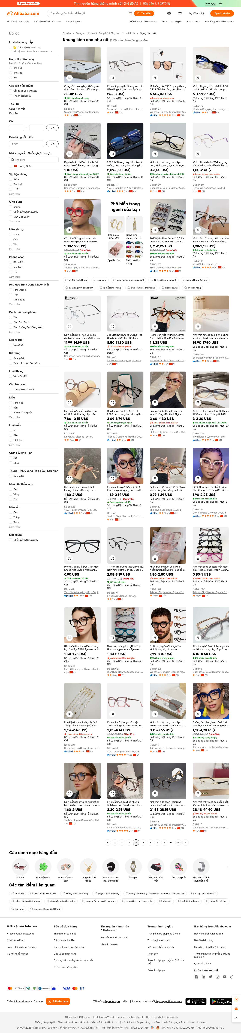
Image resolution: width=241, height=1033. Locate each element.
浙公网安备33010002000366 (178, 1027)
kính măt (19, 909)
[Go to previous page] (108, 842)
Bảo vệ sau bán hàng (65, 953)
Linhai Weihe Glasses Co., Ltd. (209, 187)
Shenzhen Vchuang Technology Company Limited (211, 357)
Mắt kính (130, 33)
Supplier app (112, 1001)
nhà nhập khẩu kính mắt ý (62, 901)
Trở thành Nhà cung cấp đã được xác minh (212, 955)
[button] (130, 13)
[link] (236, 999)
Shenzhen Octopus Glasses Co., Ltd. (82, 187)
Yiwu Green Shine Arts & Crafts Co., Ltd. (125, 187)
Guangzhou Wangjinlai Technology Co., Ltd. (82, 111)
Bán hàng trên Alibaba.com (209, 933)
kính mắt (167, 901)
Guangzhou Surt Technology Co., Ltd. (211, 827)
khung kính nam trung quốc (139, 901)
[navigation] (34, 438)
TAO (148, 1017)
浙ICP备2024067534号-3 (210, 1027)
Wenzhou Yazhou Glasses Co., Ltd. (168, 360)
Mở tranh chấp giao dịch (160, 947)
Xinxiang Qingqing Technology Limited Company (211, 109)
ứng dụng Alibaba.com (168, 1001)
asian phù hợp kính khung (27, 901)
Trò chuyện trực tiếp (158, 940)
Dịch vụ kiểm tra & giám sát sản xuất (73, 960)
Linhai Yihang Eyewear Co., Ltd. (209, 512)
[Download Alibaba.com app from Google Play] (222, 1001)
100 (178, 842)
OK (52, 127)
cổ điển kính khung (78, 280)
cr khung (19, 893)
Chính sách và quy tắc (66, 967)
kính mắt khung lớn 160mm (47, 909)
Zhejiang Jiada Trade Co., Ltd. (165, 509)
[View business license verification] (152, 1027)
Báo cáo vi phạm (156, 970)
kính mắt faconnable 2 (165, 280)
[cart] (180, 13)
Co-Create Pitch (16, 940)
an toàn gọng (194, 288)
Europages (172, 1017)
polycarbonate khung (108, 893)
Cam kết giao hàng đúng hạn (69, 947)
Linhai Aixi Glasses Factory (78, 436)
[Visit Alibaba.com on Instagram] (217, 977)
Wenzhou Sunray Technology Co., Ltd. (168, 111)
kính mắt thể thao (218, 901)
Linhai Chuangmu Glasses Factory (82, 669)
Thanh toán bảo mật (65, 933)
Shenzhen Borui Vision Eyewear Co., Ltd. (82, 355)
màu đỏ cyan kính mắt (45, 893)
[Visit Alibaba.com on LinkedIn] (203, 977)
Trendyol (158, 1017)
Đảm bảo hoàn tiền (64, 940)
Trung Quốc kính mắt (205, 893)
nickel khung (171, 288)
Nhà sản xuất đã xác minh (114, 937)
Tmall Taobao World (103, 1017)
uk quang (101, 280)
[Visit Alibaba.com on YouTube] (224, 977)
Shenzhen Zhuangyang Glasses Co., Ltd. (125, 360)
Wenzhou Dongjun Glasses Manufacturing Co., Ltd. (168, 671)
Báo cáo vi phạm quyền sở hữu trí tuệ (165, 962)
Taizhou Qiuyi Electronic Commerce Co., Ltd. (82, 267)
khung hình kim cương (77, 893)
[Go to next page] (185, 842)
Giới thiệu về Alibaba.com (22, 926)
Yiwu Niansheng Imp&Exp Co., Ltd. (82, 592)
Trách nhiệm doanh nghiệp (21, 947)
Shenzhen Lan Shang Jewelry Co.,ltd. (82, 748)
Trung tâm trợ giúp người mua (163, 933)
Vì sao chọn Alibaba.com (20, 933)
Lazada (120, 1017)
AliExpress (70, 1017)
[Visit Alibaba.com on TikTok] (232, 977)
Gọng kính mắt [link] (148, 33)
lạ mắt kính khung (112, 288)
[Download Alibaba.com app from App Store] (196, 1001)
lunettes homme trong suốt (130, 280)
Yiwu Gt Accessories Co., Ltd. (209, 264)
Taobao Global (135, 1017)
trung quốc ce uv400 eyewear (100, 901)
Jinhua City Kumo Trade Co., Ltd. (167, 432)
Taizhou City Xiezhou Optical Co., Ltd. (168, 592)
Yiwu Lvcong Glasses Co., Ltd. (166, 267)
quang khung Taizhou (196, 280)
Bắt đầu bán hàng (203, 940)
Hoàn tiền (152, 953)
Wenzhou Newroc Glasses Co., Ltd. (125, 671)
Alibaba (67, 33)
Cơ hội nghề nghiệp (17, 953)
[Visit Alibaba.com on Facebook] (196, 977)
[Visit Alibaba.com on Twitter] (210, 977)
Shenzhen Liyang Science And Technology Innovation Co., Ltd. (125, 109)
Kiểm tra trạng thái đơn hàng (209, 947)
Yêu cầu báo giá (109, 944)
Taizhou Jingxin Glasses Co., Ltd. (81, 820)
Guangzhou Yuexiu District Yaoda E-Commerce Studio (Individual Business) (168, 187)
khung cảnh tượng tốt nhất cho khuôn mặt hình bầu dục (157, 893)
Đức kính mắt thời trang (143, 288)
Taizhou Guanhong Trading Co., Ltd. (125, 436)
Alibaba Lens (21, 1001)
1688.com (84, 1017)
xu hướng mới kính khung (81, 288)
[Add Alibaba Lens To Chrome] (58, 1001)
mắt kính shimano (190, 901)
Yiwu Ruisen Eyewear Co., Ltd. (209, 436)
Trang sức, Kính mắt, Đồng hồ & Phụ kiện (98, 33)
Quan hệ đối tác (203, 963)
